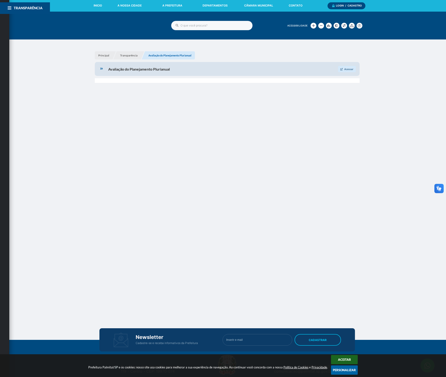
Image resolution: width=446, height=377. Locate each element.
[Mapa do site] (351, 25)
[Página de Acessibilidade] (359, 25)
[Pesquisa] (177, 25)
